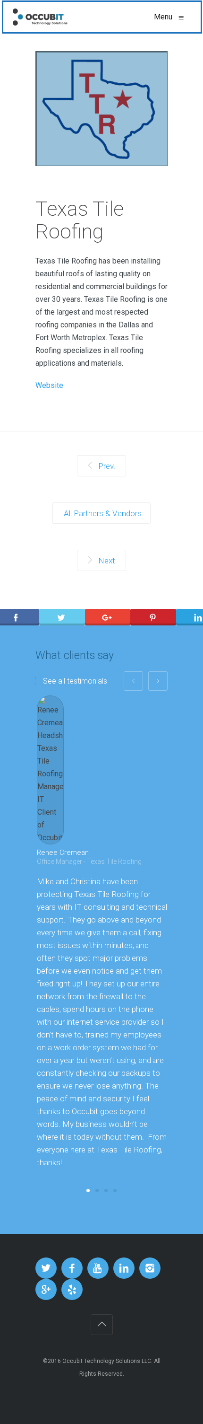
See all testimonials (75, 681)
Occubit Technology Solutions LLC (106, 1361)
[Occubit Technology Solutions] (40, 17)
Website (49, 385)
